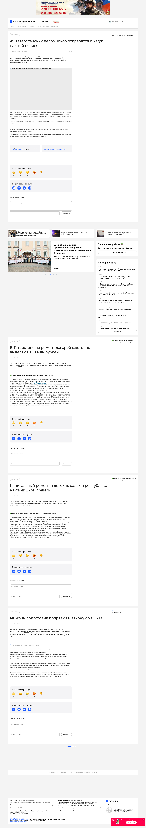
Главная (12, 26)
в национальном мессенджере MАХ (55, 149)
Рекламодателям (43, 26)
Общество (14, 34)
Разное (94, 772)
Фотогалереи (22, 26)
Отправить (66, 213)
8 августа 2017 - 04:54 (15, 51)
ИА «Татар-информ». (39, 383)
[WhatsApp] (29, 188)
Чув (116, 22)
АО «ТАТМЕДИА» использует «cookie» (20, 819)
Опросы (70, 772)
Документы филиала (83, 772)
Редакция (32, 26)
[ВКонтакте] (13, 188)
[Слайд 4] (53, 274)
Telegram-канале (18, 149)
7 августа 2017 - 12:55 (15, 623)
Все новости (117, 331)
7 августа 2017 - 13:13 (14, 357)
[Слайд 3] (50, 274)
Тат (113, 22)
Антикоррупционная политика (18, 818)
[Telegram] (24, 188)
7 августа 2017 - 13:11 (14, 495)
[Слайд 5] (56, 274)
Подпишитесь (131, 822)
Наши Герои (55, 26)
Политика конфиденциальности (18, 821)
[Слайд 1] (45, 274)
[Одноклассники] (19, 188)
